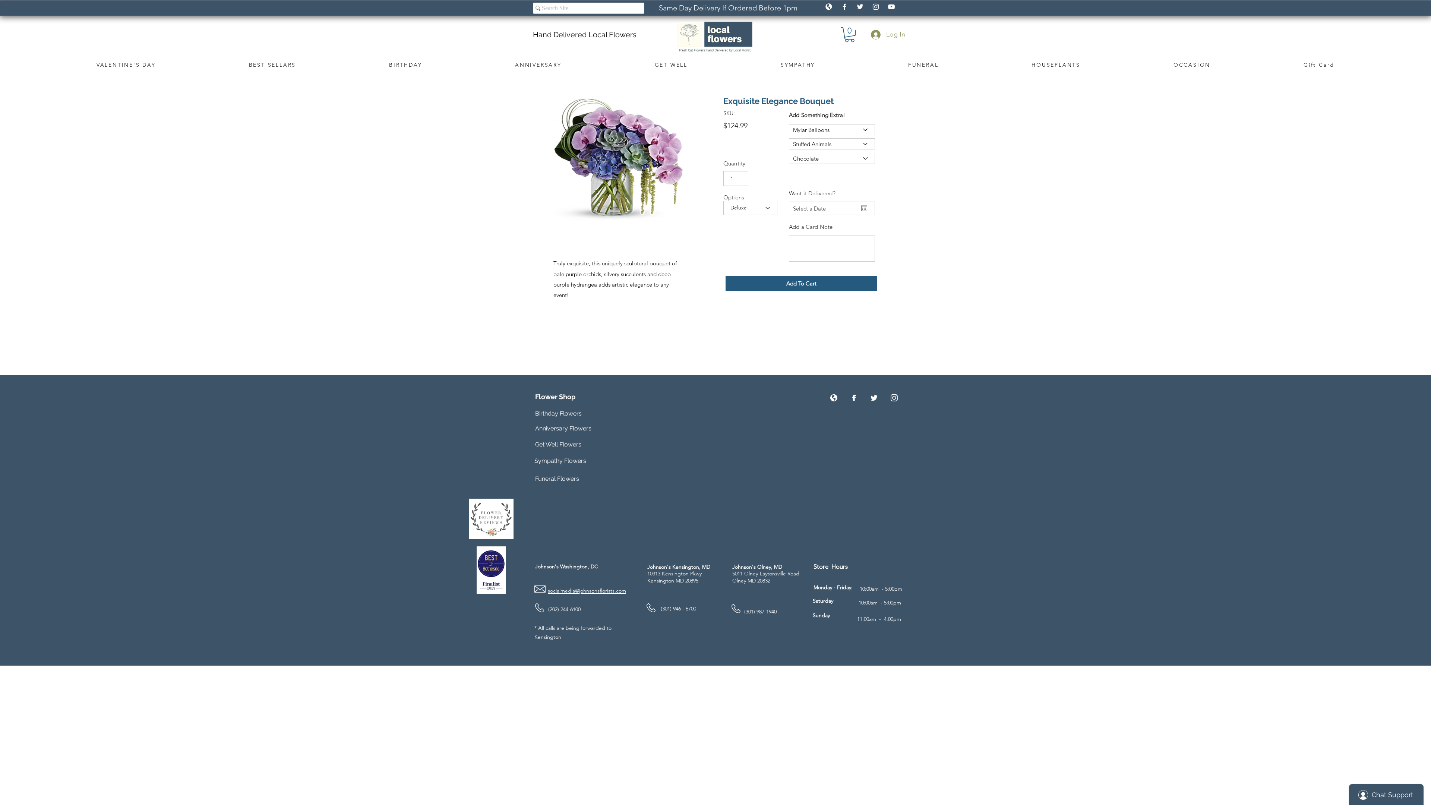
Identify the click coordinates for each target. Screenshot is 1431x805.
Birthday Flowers (558, 413)
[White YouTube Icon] (891, 7)
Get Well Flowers (558, 444)
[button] (850, 34)
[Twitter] (874, 397)
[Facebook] (853, 397)
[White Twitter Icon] (860, 7)
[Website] (833, 397)
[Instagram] (894, 397)
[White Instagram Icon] (876, 7)
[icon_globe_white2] (829, 7)
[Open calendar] (864, 208)
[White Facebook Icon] (844, 7)
